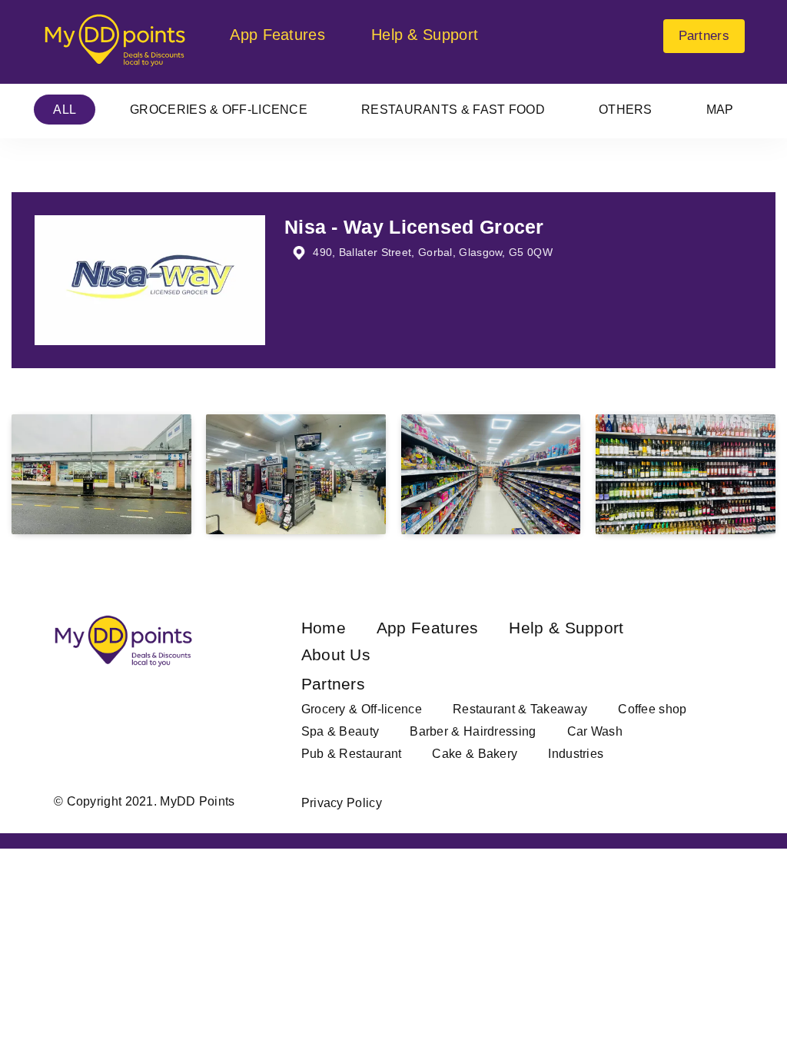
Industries (575, 753)
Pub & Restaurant (351, 753)
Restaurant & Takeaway (520, 709)
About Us (335, 654)
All (64, 109)
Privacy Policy (341, 802)
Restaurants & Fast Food (453, 109)
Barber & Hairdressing (473, 731)
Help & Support (424, 34)
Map (720, 109)
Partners (704, 35)
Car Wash (595, 731)
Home (323, 627)
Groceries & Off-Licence (218, 109)
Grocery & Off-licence (361, 709)
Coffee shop (652, 709)
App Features (277, 34)
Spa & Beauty (340, 731)
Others (626, 109)
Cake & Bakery (474, 753)
